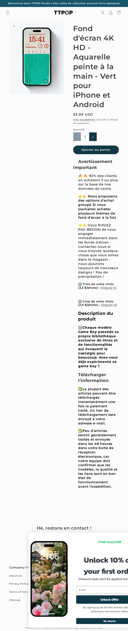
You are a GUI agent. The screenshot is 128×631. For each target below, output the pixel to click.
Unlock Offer (84, 599)
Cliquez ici (109, 287)
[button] (8, 12)
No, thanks (84, 621)
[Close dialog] (121, 536)
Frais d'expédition (84, 119)
